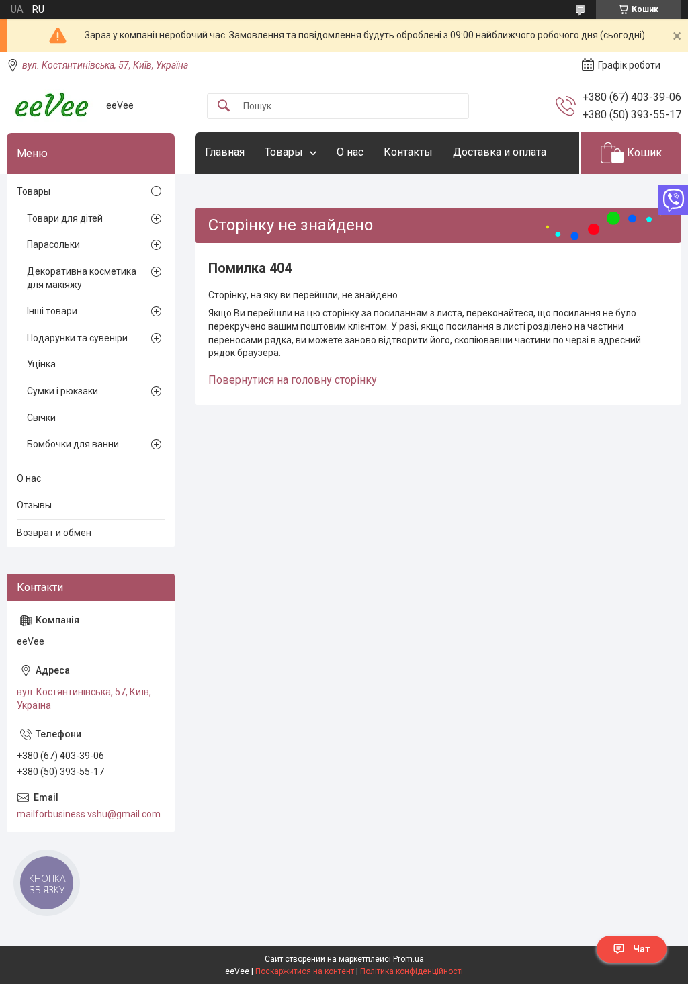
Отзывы (34, 505)
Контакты (408, 152)
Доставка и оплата (499, 152)
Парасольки (53, 244)
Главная (225, 152)
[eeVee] (51, 105)
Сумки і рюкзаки (62, 391)
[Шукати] (223, 106)
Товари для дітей (65, 218)
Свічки (41, 417)
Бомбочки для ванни (73, 444)
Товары (284, 152)
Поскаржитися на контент (304, 971)
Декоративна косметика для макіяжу (81, 278)
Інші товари (52, 311)
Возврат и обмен (54, 532)
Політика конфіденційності (411, 971)
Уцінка (41, 364)
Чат (641, 949)
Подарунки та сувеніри (77, 337)
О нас (350, 152)
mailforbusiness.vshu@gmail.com (89, 814)
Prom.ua (408, 959)
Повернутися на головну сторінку (292, 379)
